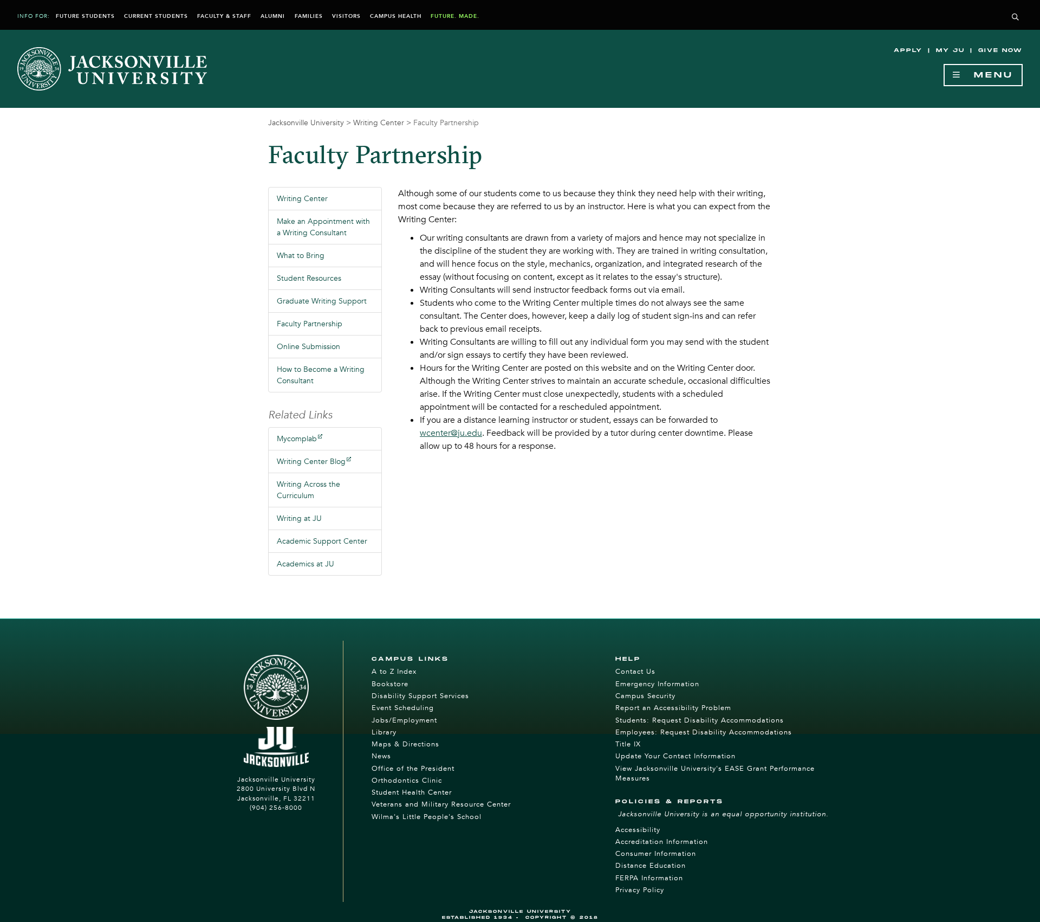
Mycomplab (297, 439)
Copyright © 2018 (562, 917)
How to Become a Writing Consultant (321, 375)
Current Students (156, 16)
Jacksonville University (306, 123)
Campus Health (395, 16)
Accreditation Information (661, 842)
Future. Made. (455, 16)
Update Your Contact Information (675, 756)
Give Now (1000, 50)
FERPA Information (649, 878)
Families (309, 16)
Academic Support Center (322, 541)
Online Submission (308, 346)
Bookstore (390, 684)
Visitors (346, 16)
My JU (950, 50)
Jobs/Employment (404, 720)
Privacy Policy (639, 890)
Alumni (273, 16)
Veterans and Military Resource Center (441, 804)
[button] (1016, 17)
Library (384, 732)
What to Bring (300, 255)
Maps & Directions (405, 744)
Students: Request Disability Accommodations (699, 720)
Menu (987, 75)
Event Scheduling (403, 708)
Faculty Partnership (309, 324)
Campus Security (645, 696)
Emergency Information (657, 684)
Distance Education (650, 866)
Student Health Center (412, 792)
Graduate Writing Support (322, 301)
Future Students (85, 16)
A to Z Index (394, 671)
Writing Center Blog (311, 461)
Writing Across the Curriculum (308, 490)
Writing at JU (299, 518)
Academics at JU (305, 564)
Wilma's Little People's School (427, 817)
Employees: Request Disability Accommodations (703, 732)
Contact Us (635, 671)
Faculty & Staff (224, 16)
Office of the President (413, 768)
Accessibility (637, 830)
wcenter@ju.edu (451, 433)
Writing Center (378, 123)
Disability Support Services (420, 696)
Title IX (628, 744)
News (381, 756)
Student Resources (309, 278)
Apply (908, 50)
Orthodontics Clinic (407, 780)
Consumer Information (655, 854)
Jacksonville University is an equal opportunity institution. (723, 814)
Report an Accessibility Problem (673, 708)
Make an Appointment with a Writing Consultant (323, 227)
